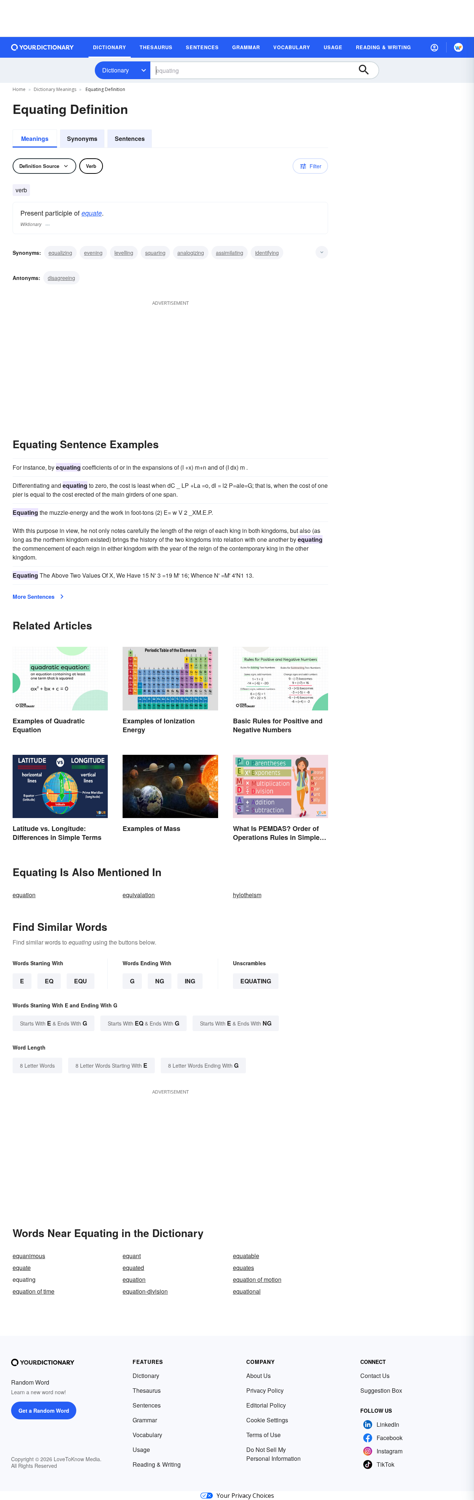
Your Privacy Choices (245, 1495)
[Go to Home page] (42, 47)
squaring (155, 252)
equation (24, 895)
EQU (80, 981)
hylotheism (247, 895)
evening (93, 252)
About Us (258, 1375)
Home (19, 89)
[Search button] (367, 70)
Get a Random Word (44, 1410)
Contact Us (375, 1375)
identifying (267, 252)
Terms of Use (263, 1434)
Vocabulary (147, 1434)
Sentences (130, 138)
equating (255, 981)
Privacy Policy (265, 1390)
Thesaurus (147, 1390)
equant (132, 1255)
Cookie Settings (267, 1420)
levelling (123, 252)
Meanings (35, 138)
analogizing (190, 252)
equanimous (29, 1255)
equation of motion (257, 1279)
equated (133, 1267)
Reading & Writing (157, 1464)
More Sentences (33, 596)
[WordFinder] (458, 47)
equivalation (139, 895)
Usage (141, 1449)
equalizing (60, 252)
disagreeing (61, 277)
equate (91, 212)
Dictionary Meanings (55, 89)
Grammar (145, 1420)
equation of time (33, 1291)
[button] (434, 47)
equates (243, 1267)
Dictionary (115, 70)
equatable (246, 1255)
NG (159, 981)
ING (190, 981)
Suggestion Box (381, 1390)
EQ (49, 981)
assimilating (229, 252)
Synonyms (82, 138)
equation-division (145, 1291)
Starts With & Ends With (53, 1023)
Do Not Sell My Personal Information (273, 1454)
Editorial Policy (266, 1405)
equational (247, 1291)
